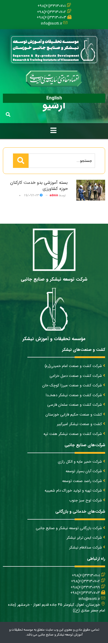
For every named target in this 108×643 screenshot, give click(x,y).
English (54, 98)
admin (54, 195)
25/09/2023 (32, 195)
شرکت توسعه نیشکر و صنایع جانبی (54, 279)
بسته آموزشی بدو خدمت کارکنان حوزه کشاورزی (39, 185)
